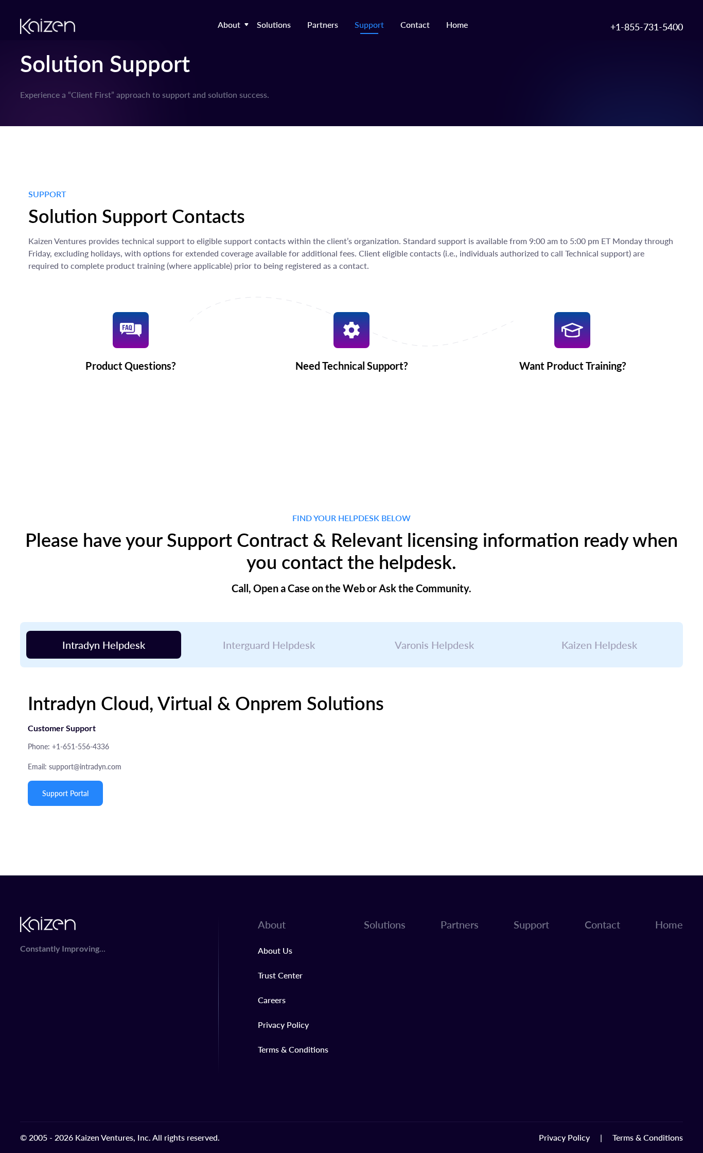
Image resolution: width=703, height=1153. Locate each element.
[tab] (103, 645)
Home (457, 24)
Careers (272, 999)
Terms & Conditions (293, 1049)
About (229, 24)
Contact (415, 24)
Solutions (274, 24)
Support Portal (65, 793)
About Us (275, 950)
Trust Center (280, 975)
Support (369, 24)
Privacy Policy (283, 1024)
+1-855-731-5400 (646, 26)
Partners (322, 24)
